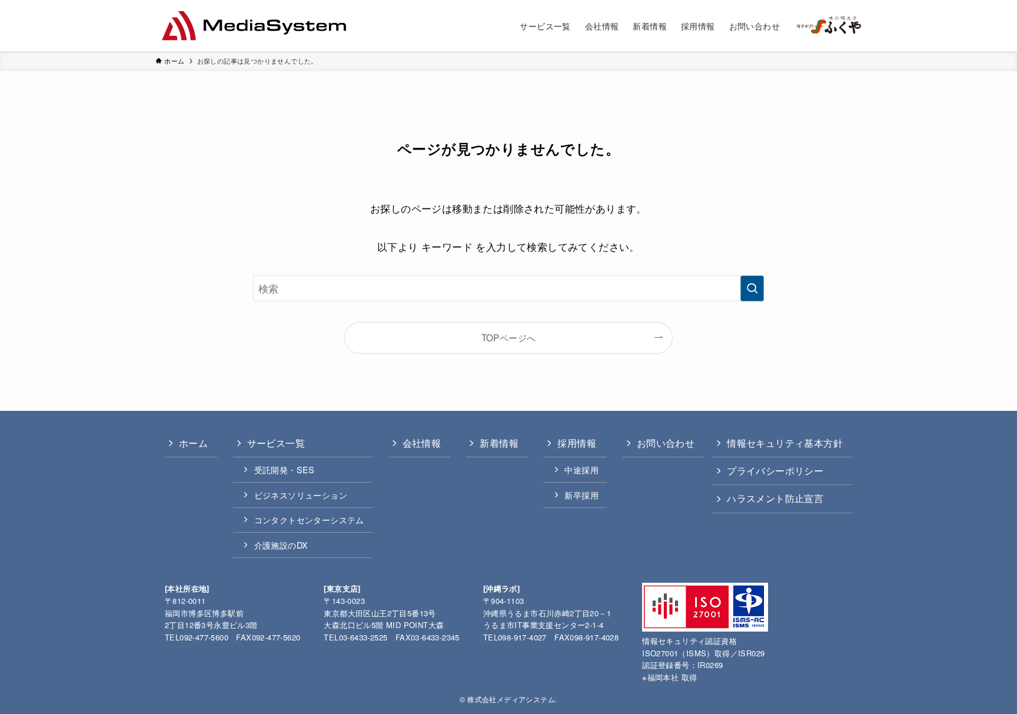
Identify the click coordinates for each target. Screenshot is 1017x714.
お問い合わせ (665, 443)
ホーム (193, 443)
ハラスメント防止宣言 (775, 498)
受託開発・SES (284, 469)
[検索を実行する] (752, 288)
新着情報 (499, 443)
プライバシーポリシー (775, 470)
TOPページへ (508, 337)
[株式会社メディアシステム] (254, 25)
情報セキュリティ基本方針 (785, 443)
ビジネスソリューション (300, 495)
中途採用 (581, 469)
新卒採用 (581, 495)
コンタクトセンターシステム (309, 519)
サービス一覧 (276, 443)
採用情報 (576, 443)
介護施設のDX (281, 545)
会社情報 (422, 443)
